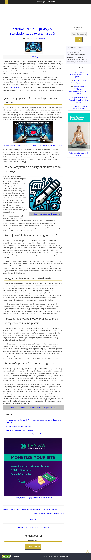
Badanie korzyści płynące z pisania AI (18, 426)
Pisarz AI (33, 519)
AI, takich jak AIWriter (16, 87)
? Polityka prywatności (48, 556)
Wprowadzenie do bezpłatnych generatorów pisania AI (79, 74)
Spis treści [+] (33, 57)
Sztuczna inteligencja (38, 38)
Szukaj (78, 40)
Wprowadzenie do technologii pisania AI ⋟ (49, 513)
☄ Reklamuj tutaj (63, 556)
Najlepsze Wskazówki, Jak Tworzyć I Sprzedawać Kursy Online (79, 100)
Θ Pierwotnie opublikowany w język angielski (33, 527)
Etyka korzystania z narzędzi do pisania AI (20, 430)
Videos (16, 556)
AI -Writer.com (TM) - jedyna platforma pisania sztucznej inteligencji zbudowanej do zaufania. (34, 421)
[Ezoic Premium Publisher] (6, 557)
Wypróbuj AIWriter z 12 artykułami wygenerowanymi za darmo (34, 408)
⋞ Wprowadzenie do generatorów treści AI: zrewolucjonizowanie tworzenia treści (31, 510)
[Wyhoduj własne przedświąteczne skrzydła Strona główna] (6, 2)
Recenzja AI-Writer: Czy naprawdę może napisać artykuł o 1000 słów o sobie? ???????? (33, 145)
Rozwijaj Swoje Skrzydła (47, 2)
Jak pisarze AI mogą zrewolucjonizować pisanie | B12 (24, 434)
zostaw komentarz (33, 547)
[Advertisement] (45, 15)
